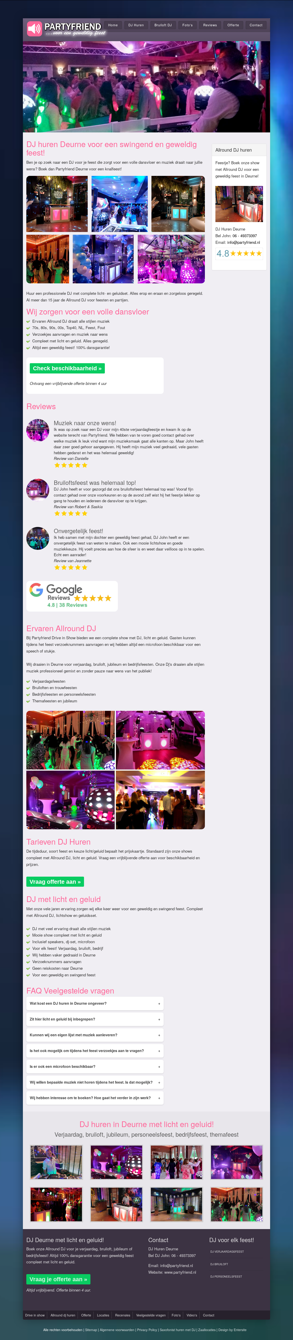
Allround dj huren (63, 1315)
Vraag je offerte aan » (58, 1279)
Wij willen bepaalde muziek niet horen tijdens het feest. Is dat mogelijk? (95, 1082)
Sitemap (91, 1329)
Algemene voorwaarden (117, 1329)
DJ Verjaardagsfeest (227, 1251)
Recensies (122, 1315)
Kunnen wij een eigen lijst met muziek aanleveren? (95, 1034)
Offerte (233, 25)
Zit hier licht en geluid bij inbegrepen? (95, 1019)
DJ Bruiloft (219, 1264)
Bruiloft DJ (163, 25)
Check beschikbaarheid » (67, 368)
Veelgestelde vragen (151, 1315)
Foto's (187, 25)
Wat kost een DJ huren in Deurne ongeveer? (95, 1003)
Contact (256, 25)
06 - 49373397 (245, 235)
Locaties (103, 1315)
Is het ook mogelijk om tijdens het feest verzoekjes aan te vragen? (95, 1050)
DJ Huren (136, 25)
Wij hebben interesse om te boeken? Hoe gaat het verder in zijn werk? (95, 1097)
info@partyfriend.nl (243, 242)
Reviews (210, 25)
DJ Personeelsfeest (226, 1276)
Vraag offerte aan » (55, 881)
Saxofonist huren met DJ (177, 1329)
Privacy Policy (147, 1329)
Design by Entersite (232, 1329)
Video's (192, 1315)
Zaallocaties (207, 1329)
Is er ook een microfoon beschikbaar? (95, 1066)
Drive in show (35, 1315)
